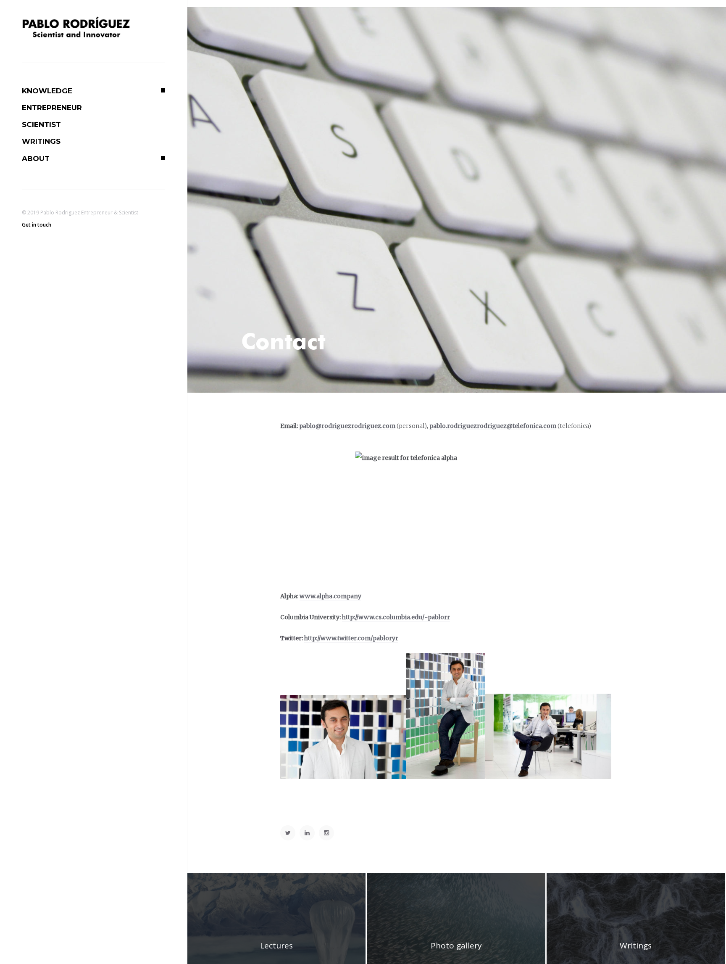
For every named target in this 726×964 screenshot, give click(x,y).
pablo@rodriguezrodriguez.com (347, 426)
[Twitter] (287, 832)
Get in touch (36, 224)
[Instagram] (326, 832)
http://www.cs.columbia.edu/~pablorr (396, 617)
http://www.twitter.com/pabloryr (351, 638)
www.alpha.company (330, 596)
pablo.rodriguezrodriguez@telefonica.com (492, 426)
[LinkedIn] (307, 832)
